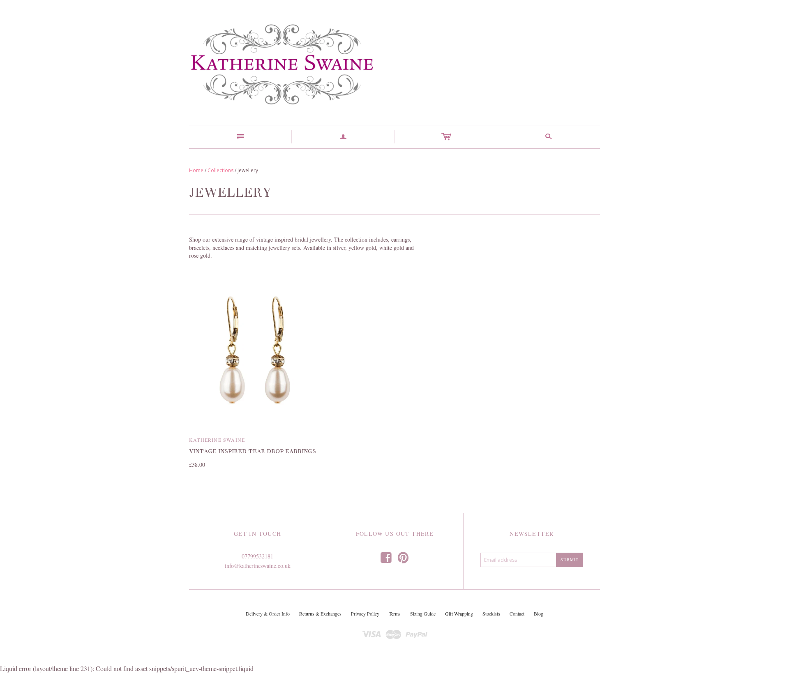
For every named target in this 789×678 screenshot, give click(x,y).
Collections (220, 170)
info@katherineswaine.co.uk (258, 566)
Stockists (491, 613)
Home (196, 170)
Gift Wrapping (459, 613)
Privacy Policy (365, 613)
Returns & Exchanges (320, 613)
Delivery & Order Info (268, 613)
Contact (517, 613)
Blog (538, 613)
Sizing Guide (423, 613)
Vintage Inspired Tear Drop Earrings (252, 451)
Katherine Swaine (217, 439)
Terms (395, 613)
